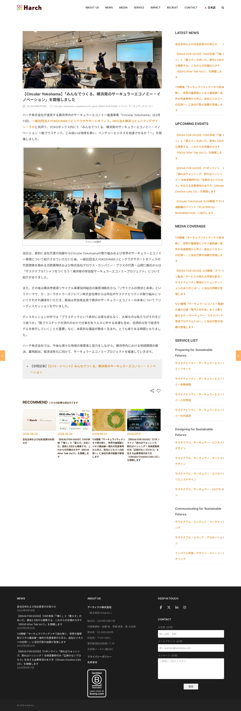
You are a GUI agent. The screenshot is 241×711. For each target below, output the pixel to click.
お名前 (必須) (165, 627)
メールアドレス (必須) (170, 641)
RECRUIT (172, 7)
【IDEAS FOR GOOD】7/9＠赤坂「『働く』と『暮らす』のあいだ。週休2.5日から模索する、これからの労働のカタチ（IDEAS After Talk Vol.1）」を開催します (199, 65)
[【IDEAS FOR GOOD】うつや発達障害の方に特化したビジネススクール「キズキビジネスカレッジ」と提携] (238, 355)
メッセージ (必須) (168, 655)
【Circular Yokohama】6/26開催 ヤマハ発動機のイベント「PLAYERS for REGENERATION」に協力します (199, 207)
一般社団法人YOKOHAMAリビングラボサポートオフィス (71, 121)
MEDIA (123, 7)
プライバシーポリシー (99, 656)
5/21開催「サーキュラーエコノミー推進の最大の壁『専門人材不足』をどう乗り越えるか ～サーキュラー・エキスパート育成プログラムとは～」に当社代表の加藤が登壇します (199, 315)
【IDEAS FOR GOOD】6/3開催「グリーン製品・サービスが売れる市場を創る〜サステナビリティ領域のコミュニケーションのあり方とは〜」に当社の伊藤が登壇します (199, 282)
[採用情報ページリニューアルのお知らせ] (2, 355)
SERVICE (139, 7)
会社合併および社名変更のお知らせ (196, 44)
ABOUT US (92, 7)
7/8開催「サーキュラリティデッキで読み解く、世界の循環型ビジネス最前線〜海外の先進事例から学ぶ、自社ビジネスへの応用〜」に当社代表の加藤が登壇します (199, 98)
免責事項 (92, 662)
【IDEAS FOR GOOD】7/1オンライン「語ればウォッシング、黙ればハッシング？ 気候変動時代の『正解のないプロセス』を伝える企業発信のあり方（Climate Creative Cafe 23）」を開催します (199, 180)
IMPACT (156, 7)
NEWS (109, 7)
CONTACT (191, 7)
